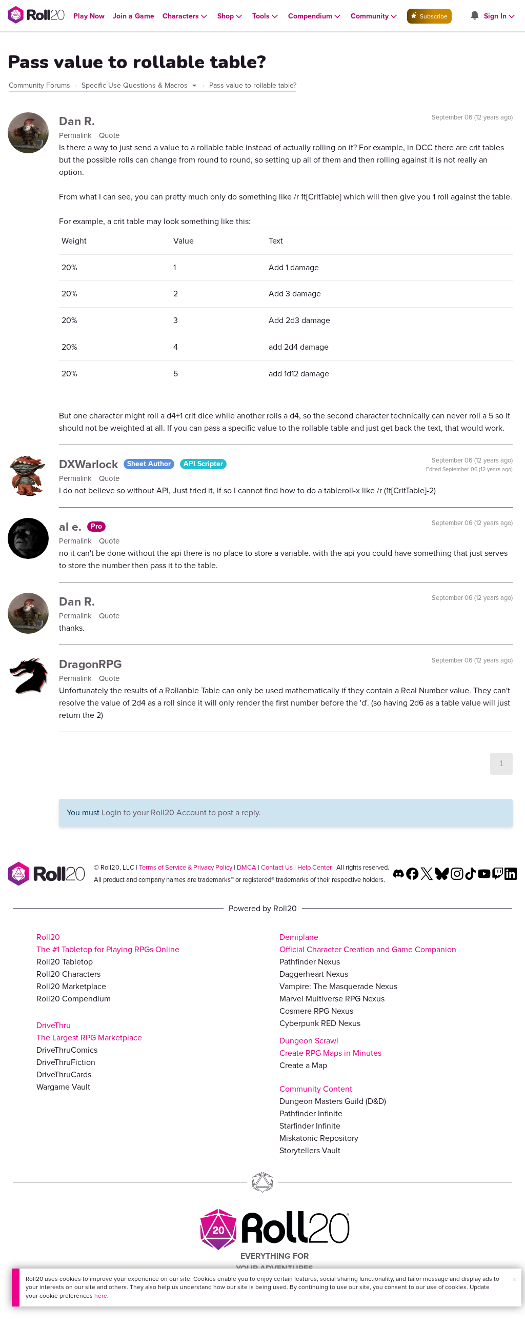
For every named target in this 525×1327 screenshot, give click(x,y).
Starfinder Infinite (309, 1126)
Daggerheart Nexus (313, 974)
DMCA (246, 867)
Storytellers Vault (309, 1150)
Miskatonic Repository (318, 1138)
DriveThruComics (66, 1050)
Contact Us (277, 867)
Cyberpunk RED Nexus (319, 1023)
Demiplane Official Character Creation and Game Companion (367, 943)
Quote (109, 135)
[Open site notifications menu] (474, 16)
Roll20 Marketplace (71, 986)
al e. (72, 526)
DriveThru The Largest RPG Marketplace (89, 1031)
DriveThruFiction (65, 1062)
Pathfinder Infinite (310, 1113)
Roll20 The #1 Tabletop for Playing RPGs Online (107, 943)
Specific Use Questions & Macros (136, 85)
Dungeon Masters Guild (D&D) (332, 1101)
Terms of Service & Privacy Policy (185, 867)
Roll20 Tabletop (64, 962)
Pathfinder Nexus (309, 962)
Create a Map (303, 1065)
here (100, 1295)
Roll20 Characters (68, 974)
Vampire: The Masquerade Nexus (338, 986)
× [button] (514, 1279)
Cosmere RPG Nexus (316, 1011)
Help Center (314, 867)
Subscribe (433, 16)
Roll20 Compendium (73, 998)
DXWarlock (90, 464)
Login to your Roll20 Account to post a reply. (181, 812)
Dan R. (77, 121)
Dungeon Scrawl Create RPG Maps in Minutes (330, 1047)
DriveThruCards (63, 1074)
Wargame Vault (63, 1087)
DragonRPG (90, 664)
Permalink (76, 135)
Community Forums (39, 85)
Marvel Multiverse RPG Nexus (332, 998)
